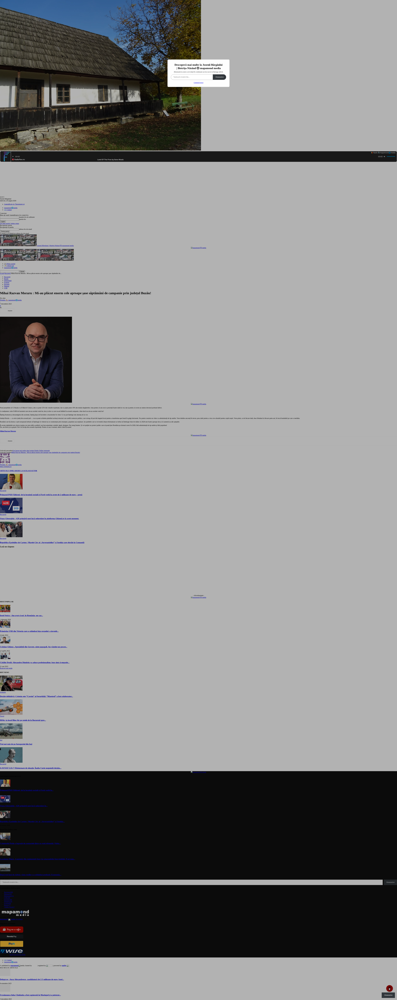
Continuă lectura (198, 82)
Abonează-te (219, 77)
